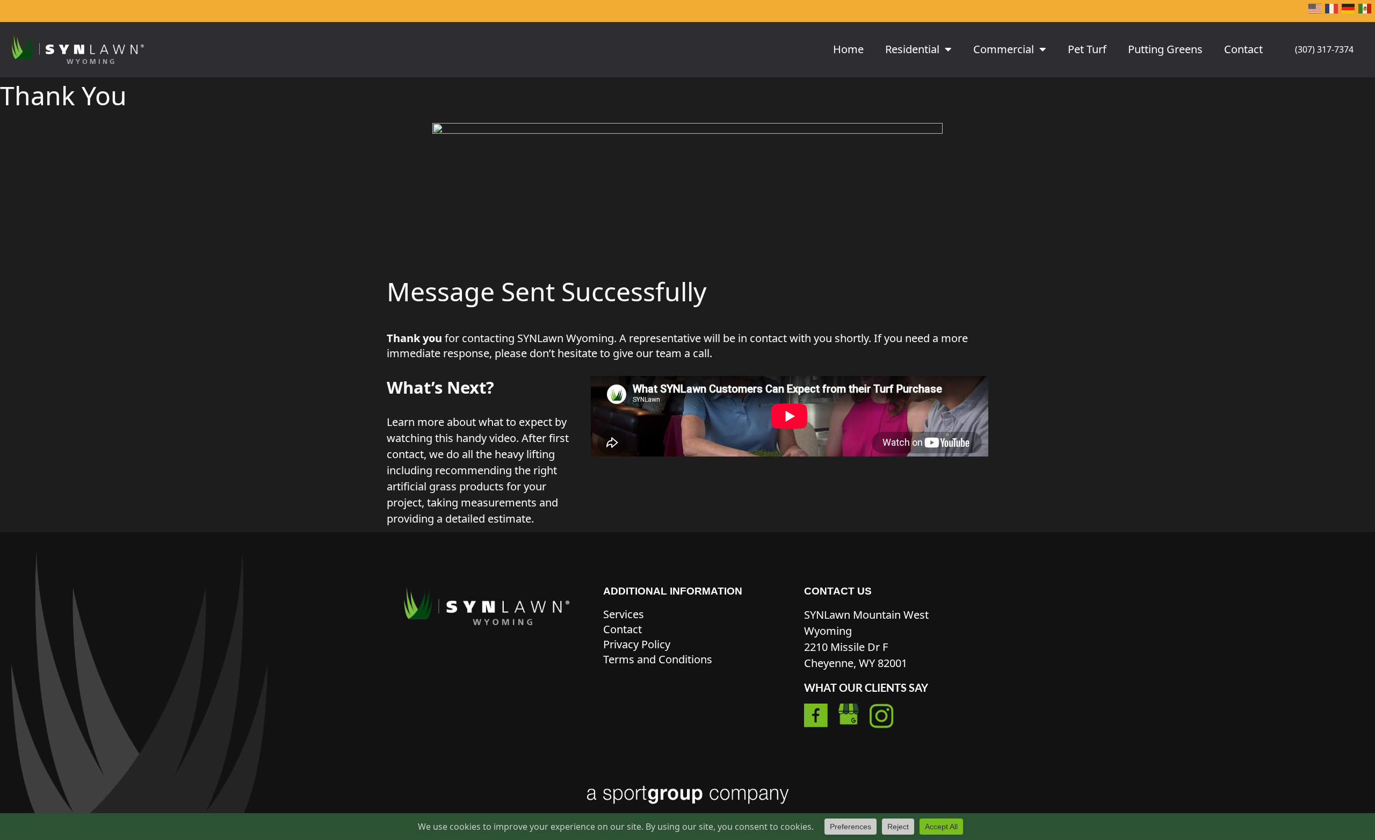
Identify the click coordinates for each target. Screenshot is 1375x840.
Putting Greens (1165, 49)
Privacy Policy (636, 644)
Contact (1243, 49)
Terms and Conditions (657, 659)
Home (848, 49)
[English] (1315, 11)
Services (623, 614)
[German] (1349, 11)
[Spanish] (1365, 11)
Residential (912, 49)
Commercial (1003, 49)
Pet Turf (1087, 49)
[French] (1332, 11)
